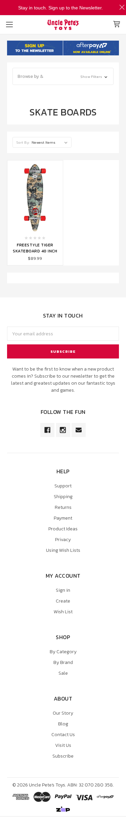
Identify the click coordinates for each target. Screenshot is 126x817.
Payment (63, 518)
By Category (63, 651)
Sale (63, 673)
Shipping (63, 496)
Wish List (63, 611)
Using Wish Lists (63, 550)
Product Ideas (63, 528)
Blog (63, 723)
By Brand (63, 662)
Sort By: (23, 142)
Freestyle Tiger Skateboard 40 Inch (35, 248)
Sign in (63, 590)
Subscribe (63, 756)
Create (63, 601)
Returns (63, 507)
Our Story (63, 713)
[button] (63, 76)
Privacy (63, 539)
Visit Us (63, 745)
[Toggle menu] (9, 24)
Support (63, 485)
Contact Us (63, 734)
